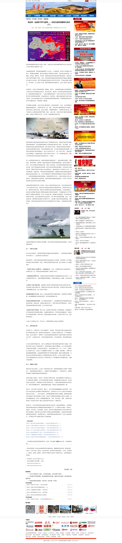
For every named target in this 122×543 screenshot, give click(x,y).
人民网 (58, 536)
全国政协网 (80, 534)
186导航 (39, 533)
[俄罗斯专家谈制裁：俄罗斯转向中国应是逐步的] (61, 512)
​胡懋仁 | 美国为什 (85, 513)
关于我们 (59, 516)
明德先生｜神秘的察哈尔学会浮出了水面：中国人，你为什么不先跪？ (86, 234)
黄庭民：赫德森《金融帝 (36, 513)
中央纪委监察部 (44, 534)
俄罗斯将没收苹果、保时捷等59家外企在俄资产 (86, 229)
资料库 (92, 15)
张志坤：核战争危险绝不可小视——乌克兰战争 (37, 492)
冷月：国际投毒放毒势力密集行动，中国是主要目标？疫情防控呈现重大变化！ (86, 218)
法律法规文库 (91, 533)
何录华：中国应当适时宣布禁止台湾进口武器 (86, 275)
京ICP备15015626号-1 (54, 540)
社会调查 (76, 15)
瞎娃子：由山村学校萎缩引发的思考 (84, 266)
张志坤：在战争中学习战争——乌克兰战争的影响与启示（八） (40, 499)
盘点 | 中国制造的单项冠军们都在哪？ (83, 286)
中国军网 (34, 536)
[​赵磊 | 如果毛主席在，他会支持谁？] (49, 512)
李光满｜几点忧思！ (80, 231)
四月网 (77, 533)
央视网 (62, 534)
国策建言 (45, 15)
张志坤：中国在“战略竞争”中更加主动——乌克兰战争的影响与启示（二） (44, 425)
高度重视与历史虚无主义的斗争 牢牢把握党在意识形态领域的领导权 (88, 252)
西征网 (73, 533)
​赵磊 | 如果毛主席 (49, 513)
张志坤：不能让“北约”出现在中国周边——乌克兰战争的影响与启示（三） (44, 427)
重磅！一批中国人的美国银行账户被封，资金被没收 (86, 238)
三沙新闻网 (67, 533)
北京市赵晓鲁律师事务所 (31, 533)
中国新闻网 (74, 534)
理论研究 (84, 15)
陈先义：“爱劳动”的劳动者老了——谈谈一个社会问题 (85, 302)
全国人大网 (28, 536)
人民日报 (48, 536)
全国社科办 (87, 534)
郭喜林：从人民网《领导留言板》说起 (84, 264)
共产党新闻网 (53, 534)
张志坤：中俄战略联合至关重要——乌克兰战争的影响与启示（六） (42, 434)
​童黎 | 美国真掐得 (73, 513)
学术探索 (34, 19)
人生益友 (68, 15)
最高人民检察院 (36, 534)
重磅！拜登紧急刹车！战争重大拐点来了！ (85, 220)
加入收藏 (94, 0)
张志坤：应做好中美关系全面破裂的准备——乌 (37, 487)
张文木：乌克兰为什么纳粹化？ (83, 240)
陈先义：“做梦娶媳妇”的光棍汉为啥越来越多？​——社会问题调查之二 (84, 299)
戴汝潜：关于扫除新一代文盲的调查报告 (84, 309)
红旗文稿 (45, 533)
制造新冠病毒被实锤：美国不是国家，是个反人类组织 (86, 223)
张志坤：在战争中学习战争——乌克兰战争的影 (37, 484)
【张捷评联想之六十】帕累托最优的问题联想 (86, 226)
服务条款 (63, 516)
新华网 (58, 534)
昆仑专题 (77, 19)
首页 (29, 15)
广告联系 (49, 516)
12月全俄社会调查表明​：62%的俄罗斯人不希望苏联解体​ (85, 292)
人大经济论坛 (51, 533)
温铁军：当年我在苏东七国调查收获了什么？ (85, 289)
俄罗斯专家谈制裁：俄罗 (60, 513)
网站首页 (28, 19)
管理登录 (72, 516)
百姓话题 (53, 15)
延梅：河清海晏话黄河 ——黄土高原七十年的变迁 (85, 305)
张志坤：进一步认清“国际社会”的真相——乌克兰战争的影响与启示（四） (44, 430)
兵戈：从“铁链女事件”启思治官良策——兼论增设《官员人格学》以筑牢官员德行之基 (85, 272)
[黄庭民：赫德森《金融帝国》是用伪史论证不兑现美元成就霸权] (37, 512)
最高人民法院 (29, 534)
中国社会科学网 (40, 536)
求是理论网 (53, 536)
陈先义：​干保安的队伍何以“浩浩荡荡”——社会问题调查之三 (85, 295)
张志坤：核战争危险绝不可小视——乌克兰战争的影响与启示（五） (42, 432)
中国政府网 (68, 534)
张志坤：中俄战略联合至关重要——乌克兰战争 (37, 489)
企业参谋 (60, 15)
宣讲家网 (62, 533)
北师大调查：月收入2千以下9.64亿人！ (83, 307)
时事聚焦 (37, 15)
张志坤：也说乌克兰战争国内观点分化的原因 (36, 494)
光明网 (56, 533)
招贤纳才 (54, 516)
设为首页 (90, 0)
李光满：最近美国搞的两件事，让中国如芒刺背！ (86, 243)
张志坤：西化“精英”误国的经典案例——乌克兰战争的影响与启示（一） (43, 423)
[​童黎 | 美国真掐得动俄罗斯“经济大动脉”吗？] (73, 512)
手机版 (68, 516)
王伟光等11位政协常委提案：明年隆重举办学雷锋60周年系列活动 (86, 269)
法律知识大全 (83, 533)
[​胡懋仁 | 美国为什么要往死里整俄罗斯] (85, 512)
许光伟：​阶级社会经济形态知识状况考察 (84, 287)
